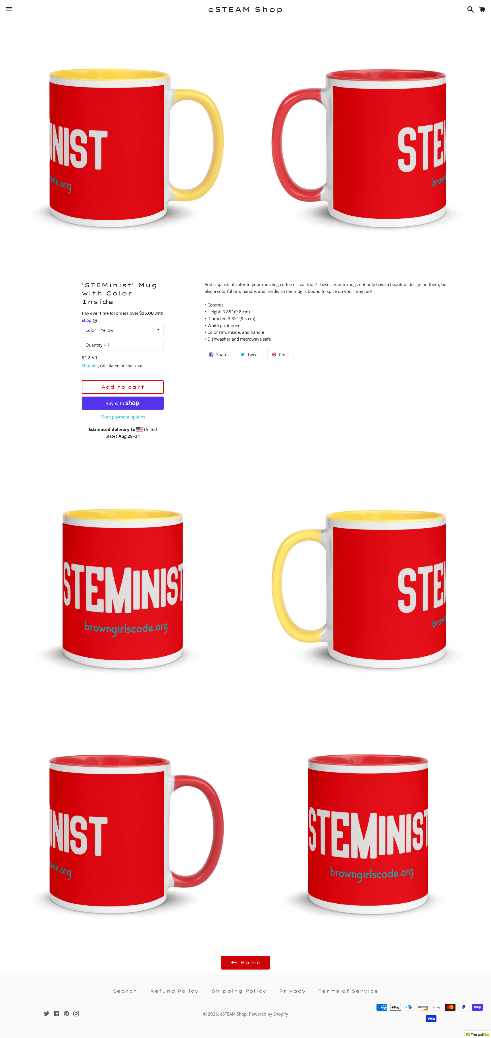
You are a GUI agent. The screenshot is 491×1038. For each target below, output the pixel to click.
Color (91, 330)
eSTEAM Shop (246, 9)
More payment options (123, 417)
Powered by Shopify (268, 1014)
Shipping (90, 365)
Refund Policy (174, 991)
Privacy (292, 991)
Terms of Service (348, 991)
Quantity (94, 345)
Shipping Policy (239, 991)
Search (125, 991)
